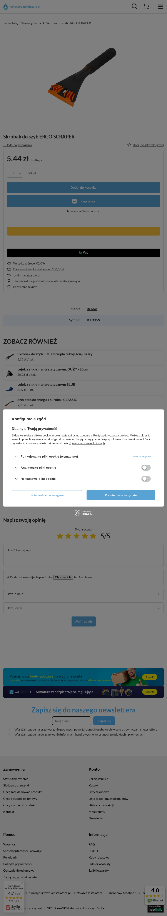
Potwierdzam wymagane (46, 495)
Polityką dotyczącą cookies (110, 435)
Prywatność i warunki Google (87, 443)
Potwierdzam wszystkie (121, 495)
